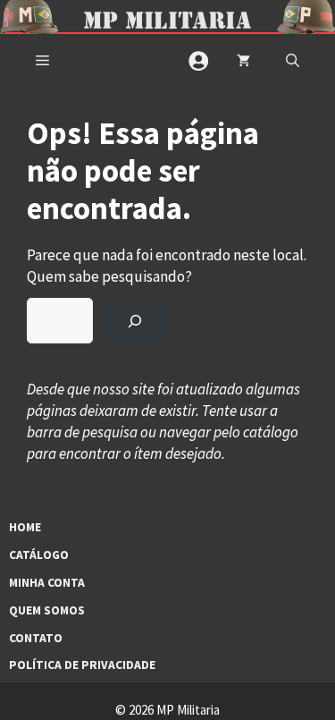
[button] (292, 61)
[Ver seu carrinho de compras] (243, 61)
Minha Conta (47, 582)
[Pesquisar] (134, 320)
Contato (36, 638)
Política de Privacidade (82, 665)
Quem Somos (47, 610)
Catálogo (39, 555)
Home (25, 527)
